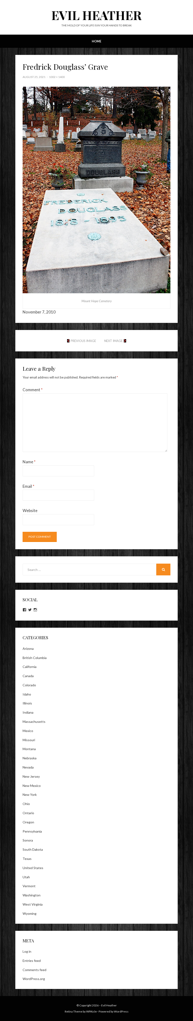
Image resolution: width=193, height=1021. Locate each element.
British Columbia (35, 658)
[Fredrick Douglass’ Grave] (96, 189)
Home (96, 41)
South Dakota (33, 849)
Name (29, 461)
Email (28, 486)
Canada (28, 676)
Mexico (28, 731)
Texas (27, 859)
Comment (33, 389)
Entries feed (32, 961)
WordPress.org (34, 979)
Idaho (27, 694)
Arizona (28, 649)
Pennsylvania (32, 831)
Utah (26, 877)
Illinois (27, 703)
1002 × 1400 (57, 77)
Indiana (28, 712)
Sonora (28, 840)
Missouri (29, 740)
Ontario (28, 813)
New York (30, 795)
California (29, 667)
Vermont (29, 886)
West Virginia (33, 904)
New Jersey (31, 776)
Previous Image (83, 341)
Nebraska (29, 758)
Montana (29, 749)
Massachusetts (34, 722)
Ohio (26, 804)
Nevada (28, 767)
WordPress (121, 1011)
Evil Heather (96, 15)
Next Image (113, 341)
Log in (27, 951)
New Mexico (32, 786)
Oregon (28, 822)
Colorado (29, 685)
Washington (31, 895)
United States (33, 868)
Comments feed (34, 970)
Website (30, 510)
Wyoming (29, 913)
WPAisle (91, 1011)
